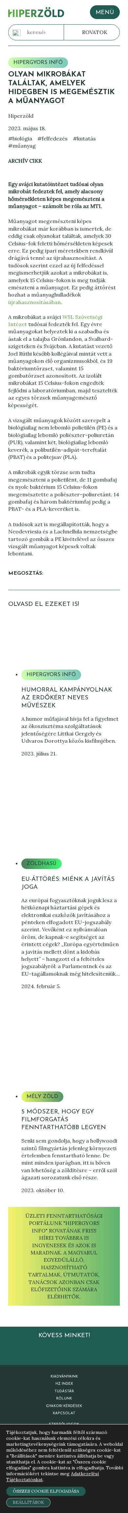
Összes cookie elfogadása (46, 1491)
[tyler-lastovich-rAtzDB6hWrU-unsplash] (70, 827)
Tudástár (64, 1391)
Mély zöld (42, 1096)
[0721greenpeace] (70, 638)
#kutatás (84, 138)
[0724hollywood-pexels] (70, 1060)
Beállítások (28, 1502)
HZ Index (64, 1384)
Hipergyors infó (38, 62)
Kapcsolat (64, 1413)
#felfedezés (52, 138)
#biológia (20, 138)
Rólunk (64, 1398)
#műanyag (22, 145)
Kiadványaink (64, 1376)
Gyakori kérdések (64, 1406)
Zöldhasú (41, 863)
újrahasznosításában (34, 302)
